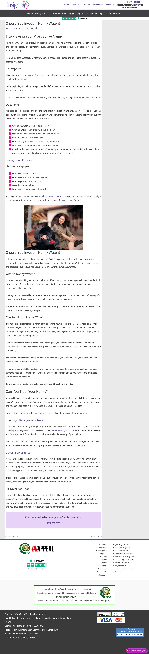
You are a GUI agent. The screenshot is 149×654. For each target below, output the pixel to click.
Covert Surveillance (18, 452)
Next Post (96, 536)
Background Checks (19, 160)
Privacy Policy (22, 637)
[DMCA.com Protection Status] (104, 614)
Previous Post (12, 536)
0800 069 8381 (130, 2)
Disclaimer (10, 637)
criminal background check (48, 196)
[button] (80, 5)
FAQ (32, 637)
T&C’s (38, 637)
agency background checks (64, 430)
